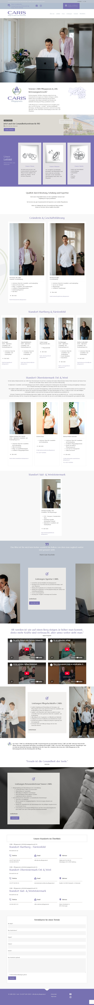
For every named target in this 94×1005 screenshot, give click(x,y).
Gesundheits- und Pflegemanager (49, 512)
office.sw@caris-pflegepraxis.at (41, 904)
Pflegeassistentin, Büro (45, 343)
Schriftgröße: (79, 1)
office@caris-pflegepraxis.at (41, 860)
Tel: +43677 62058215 (41, 452)
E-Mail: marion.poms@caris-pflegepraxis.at (45, 450)
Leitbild (58, 13)
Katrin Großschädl (82, 342)
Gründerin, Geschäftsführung (16, 279)
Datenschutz (54, 994)
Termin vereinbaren (9, 129)
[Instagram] (70, 997)
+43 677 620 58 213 (14, 883)
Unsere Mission (54, 166)
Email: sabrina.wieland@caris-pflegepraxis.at (19, 458)
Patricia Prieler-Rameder (70, 436)
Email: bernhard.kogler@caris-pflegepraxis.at (59, 296)
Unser (8, 158)
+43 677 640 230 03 (14, 860)
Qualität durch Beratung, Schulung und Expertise (47, 193)
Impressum (53, 996)
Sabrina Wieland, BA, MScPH (17, 436)
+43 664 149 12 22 (13, 904)
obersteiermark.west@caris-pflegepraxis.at (44, 883)
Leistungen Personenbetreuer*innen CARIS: (33, 784)
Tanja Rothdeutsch (26, 342)
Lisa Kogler (5, 342)
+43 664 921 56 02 (14, 862)
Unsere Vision (29, 166)
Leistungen (69, 13)
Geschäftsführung (54, 279)
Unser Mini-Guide (34, 603)
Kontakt (76, 13)
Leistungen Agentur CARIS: (47, 579)
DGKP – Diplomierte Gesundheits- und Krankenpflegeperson (7, 345)
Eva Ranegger (62, 342)
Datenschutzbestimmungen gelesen (18, 974)
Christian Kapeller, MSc (47, 510)
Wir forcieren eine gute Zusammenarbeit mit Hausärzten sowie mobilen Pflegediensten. (47, 202)
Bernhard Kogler (54, 277)
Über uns (52, 13)
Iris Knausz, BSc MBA (15, 277)
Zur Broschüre (15, 818)
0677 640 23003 (26, 994)
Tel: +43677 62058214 (68, 462)
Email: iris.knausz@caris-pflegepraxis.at (18, 299)
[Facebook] (70, 994)
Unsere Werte (79, 166)
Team (63, 13)
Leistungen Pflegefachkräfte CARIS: (47, 703)
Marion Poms (40, 436)
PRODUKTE (82, 13)
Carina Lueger (43, 342)
